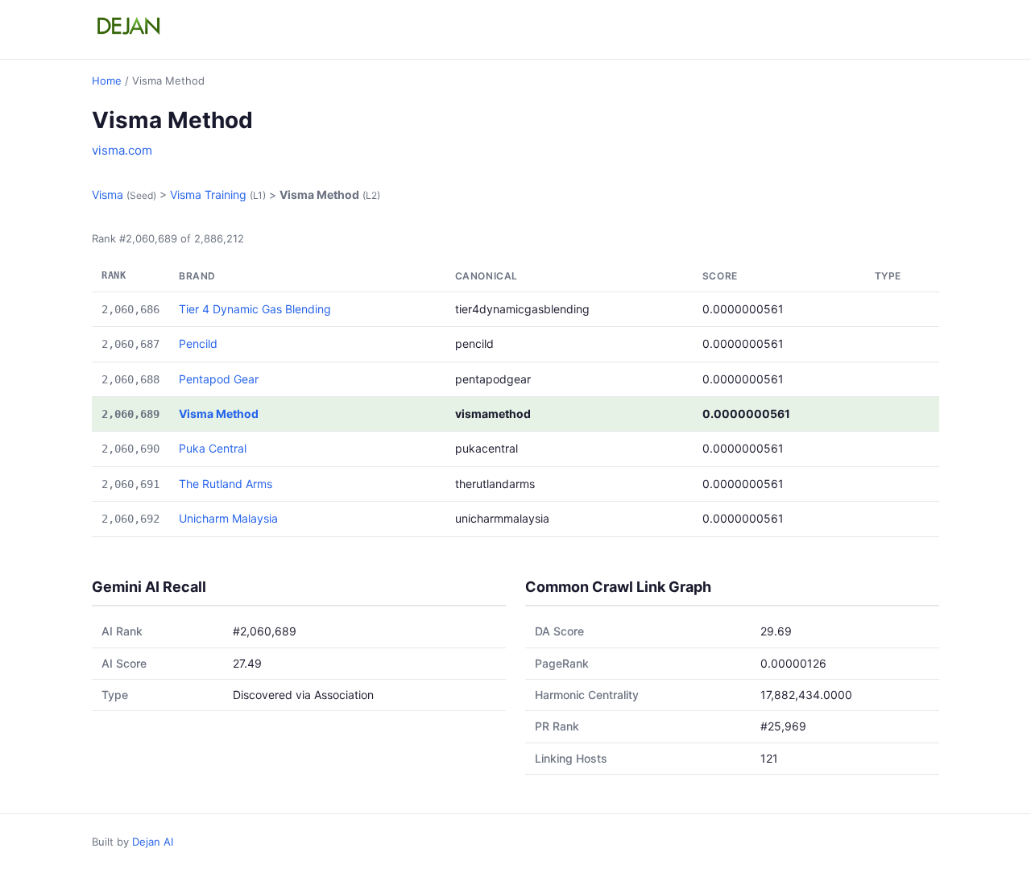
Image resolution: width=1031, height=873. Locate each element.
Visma (107, 194)
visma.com (122, 150)
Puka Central (212, 448)
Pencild (198, 343)
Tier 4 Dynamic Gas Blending (255, 309)
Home (107, 80)
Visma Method (219, 413)
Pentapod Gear (219, 379)
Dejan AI (152, 841)
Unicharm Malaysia (228, 518)
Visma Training (208, 194)
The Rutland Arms (225, 483)
